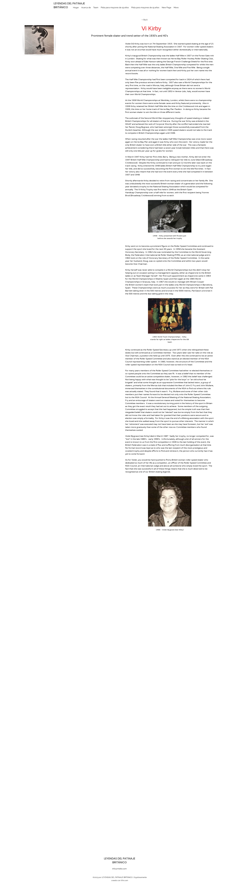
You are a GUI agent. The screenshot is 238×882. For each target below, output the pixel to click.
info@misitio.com (119, 869)
